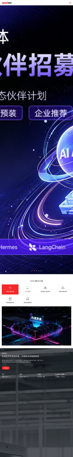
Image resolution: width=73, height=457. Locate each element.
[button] (32, 270)
